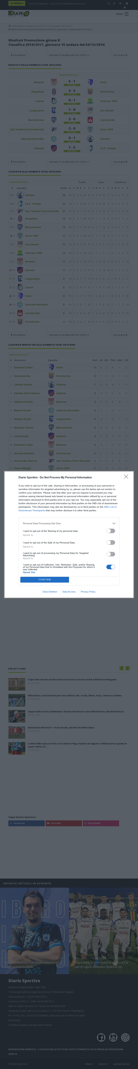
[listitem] (69, 523)
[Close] (127, 477)
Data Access (69, 591)
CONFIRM (45, 579)
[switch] (110, 531)
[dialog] (69, 534)
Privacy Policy (88, 591)
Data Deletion (50, 591)
